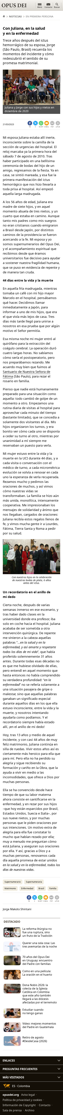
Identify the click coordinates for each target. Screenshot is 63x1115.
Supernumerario (13, 881)
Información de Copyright (19, 1105)
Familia (52, 888)
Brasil (41, 888)
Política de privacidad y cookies (22, 1100)
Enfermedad (27, 888)
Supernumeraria (34, 881)
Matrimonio (10, 888)
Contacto (44, 1105)
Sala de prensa (12, 1110)
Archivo (29, 1110)
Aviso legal (28, 1095)
